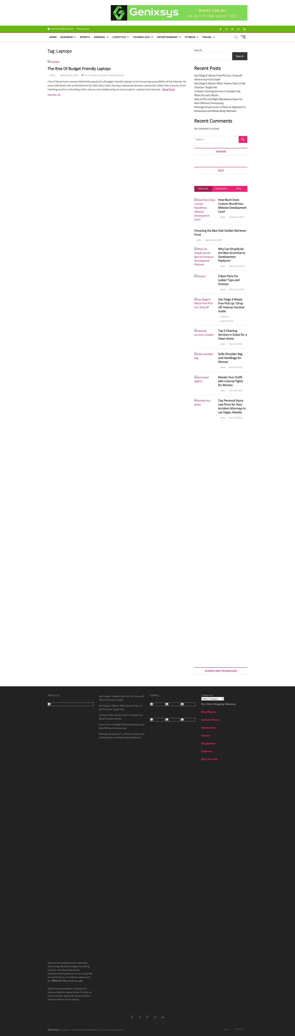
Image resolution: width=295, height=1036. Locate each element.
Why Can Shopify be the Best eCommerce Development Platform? (231, 255)
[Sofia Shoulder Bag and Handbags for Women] (205, 353)
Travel (207, 37)
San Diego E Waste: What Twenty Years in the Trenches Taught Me (120, 707)
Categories (207, 695)
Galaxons (206, 751)
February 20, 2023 (236, 266)
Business (67, 37)
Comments (220, 188)
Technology (141, 37)
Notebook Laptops (115, 75)
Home (53, 37)
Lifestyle (119, 37)
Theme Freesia (78, 1029)
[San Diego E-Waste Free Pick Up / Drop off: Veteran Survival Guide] (205, 299)
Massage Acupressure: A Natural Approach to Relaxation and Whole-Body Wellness (122, 735)
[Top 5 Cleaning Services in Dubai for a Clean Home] (205, 330)
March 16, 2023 (235, 344)
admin (52, 75)
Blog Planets (208, 712)
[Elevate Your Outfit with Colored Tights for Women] (205, 377)
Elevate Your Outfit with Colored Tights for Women (230, 381)
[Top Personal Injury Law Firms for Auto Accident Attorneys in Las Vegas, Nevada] (205, 400)
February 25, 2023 (236, 289)
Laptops (102, 75)
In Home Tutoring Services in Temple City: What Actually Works (121, 717)
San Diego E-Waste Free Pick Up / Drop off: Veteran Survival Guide (231, 305)
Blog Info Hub (209, 759)
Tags (238, 188)
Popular (203, 188)
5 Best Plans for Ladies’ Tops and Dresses (229, 280)
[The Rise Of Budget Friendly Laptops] (117, 62)
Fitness (190, 37)
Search (198, 50)
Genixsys (53, 1029)
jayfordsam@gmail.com (62, 28)
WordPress (91, 1029)
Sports (85, 37)
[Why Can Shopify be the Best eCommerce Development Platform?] (205, 248)
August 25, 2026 (227, 321)
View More (56, 95)
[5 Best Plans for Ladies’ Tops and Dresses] (200, 276)
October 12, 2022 (236, 217)
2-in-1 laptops (91, 75)
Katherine (224, 316)
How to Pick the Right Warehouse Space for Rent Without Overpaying (122, 726)
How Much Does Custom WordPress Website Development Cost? (232, 205)
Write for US (83, 29)
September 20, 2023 (69, 75)
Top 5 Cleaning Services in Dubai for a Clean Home (232, 334)
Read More (169, 89)
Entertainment (167, 37)
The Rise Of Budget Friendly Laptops (79, 68)
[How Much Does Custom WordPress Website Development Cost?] (205, 199)
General (100, 37)
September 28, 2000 (213, 240)
